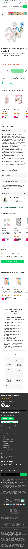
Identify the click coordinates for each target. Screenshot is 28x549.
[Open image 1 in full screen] (14, 32)
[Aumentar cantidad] (7, 71)
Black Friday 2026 (7, 449)
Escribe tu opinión (13, 261)
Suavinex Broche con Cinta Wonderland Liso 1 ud (14, 320)
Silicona (16, 313)
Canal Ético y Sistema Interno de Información (14, 526)
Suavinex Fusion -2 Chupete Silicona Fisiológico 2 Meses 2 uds (12, 338)
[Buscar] (24, 6)
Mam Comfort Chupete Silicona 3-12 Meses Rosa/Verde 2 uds (13, 329)
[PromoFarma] (10, 3)
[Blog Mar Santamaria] (17, 201)
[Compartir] (26, 48)
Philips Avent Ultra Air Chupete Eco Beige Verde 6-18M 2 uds (13, 323)
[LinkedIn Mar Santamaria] (14, 201)
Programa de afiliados (8, 439)
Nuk (2, 58)
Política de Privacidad (11, 493)
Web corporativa (7, 447)
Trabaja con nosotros (8, 438)
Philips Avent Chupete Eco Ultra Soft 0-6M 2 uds (13, 326)
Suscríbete (23, 474)
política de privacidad (13, 482)
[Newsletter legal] (2, 483)
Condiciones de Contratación (14, 523)
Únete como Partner (8, 441)
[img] (14, 60)
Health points (6, 445)
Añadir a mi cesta (17, 71)
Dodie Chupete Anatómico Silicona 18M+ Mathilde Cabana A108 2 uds (13, 344)
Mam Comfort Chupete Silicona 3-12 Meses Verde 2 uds (13, 332)
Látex (11, 313)
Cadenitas (7, 10)
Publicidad (5, 443)
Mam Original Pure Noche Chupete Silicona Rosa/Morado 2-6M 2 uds (13, 347)
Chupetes (2, 10)
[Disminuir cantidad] (3, 71)
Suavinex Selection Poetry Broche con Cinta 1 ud (14, 341)
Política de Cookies (14, 525)
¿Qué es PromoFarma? (9, 434)
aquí (9, 427)
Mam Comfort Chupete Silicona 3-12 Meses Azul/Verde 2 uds (13, 335)
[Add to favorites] (25, 71)
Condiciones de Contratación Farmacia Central (14, 524)
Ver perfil (21, 201)
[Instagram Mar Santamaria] (11, 201)
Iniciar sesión (8, 83)
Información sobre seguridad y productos (12, 207)
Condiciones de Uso (14, 522)
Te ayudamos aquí (7, 418)
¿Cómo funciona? (7, 436)
